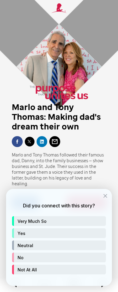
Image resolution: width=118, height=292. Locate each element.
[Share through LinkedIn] (42, 141)
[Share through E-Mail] (54, 141)
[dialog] (59, 237)
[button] (59, 221)
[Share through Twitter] (29, 141)
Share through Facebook (17, 141)
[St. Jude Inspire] (59, 11)
